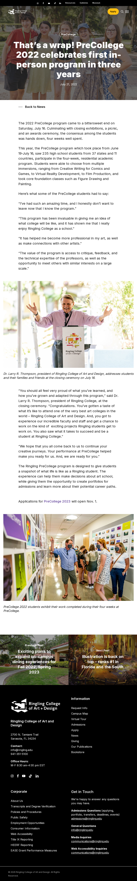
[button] (127, 11)
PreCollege (68, 34)
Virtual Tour (78, 719)
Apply (75, 730)
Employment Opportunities (27, 823)
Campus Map (79, 713)
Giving (75, 741)
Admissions (78, 724)
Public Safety (19, 817)
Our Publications (81, 746)
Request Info (79, 708)
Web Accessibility (22, 834)
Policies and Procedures (26, 812)
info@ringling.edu (82, 830)
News (74, 735)
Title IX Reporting (22, 839)
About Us (17, 801)
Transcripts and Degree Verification (33, 806)
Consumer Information (25, 828)
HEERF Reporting (22, 845)
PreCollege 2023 (57, 501)
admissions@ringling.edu (86, 818)
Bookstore (77, 752)
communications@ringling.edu (90, 841)
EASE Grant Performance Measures (34, 850)
